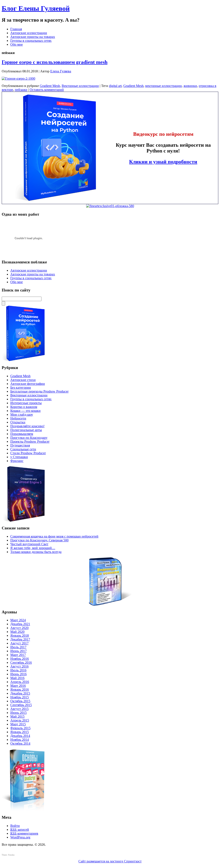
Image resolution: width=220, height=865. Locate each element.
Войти (15, 826)
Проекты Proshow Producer (29, 441)
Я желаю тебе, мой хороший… (32, 548)
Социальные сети (23, 449)
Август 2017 (19, 643)
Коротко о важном (23, 407)
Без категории (20, 387)
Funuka (11, 855)
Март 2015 (18, 724)
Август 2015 (19, 709)
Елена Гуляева (60, 71)
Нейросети (18, 418)
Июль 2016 (18, 670)
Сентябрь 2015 (21, 705)
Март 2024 (18, 620)
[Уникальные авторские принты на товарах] (110, 206)
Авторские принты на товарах (32, 37)
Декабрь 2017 (20, 639)
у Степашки (19, 457)
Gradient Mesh (50, 86)
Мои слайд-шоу (21, 414)
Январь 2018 (19, 635)
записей (19, 829)
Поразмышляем (21, 434)
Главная (16, 29)
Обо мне (16, 44)
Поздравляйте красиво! (27, 426)
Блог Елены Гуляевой (36, 8)
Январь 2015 (19, 732)
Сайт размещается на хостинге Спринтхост (110, 861)
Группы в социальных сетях (31, 40)
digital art (115, 86)
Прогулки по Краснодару (28, 437)
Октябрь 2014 (20, 743)
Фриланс (16, 461)
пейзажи (21, 89)
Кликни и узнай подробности (163, 161)
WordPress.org (20, 837)
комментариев (24, 833)
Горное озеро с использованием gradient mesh (54, 62)
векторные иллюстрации (163, 86)
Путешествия (20, 445)
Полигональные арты (26, 430)
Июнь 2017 (18, 651)
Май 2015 (17, 716)
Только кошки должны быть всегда (35, 552)
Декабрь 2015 (20, 693)
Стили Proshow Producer (28, 453)
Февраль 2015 (20, 728)
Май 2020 (17, 631)
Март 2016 (18, 685)
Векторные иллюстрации (80, 86)
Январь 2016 (19, 689)
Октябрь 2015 (20, 701)
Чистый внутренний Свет (29, 544)
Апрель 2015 (19, 720)
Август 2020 (19, 628)
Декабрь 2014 (20, 736)
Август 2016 (19, 666)
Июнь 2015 (18, 712)
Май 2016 (17, 678)
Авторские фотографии (27, 383)
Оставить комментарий (47, 89)
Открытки (17, 422)
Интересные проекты (26, 403)
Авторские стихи (23, 380)
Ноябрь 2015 (19, 697)
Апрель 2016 (19, 682)
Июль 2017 (18, 647)
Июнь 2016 (18, 674)
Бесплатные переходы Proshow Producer (39, 391)
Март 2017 (18, 655)
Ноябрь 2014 (19, 739)
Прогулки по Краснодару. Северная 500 (39, 540)
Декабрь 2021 (20, 624)
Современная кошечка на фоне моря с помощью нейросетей (54, 536)
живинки (190, 86)
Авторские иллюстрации (28, 33)
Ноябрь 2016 (19, 658)
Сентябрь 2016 (21, 662)
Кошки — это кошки (25, 410)
